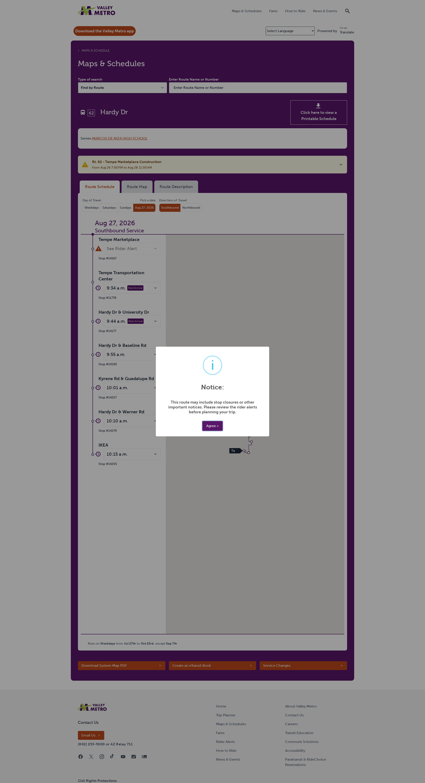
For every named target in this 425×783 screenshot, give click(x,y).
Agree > (212, 426)
